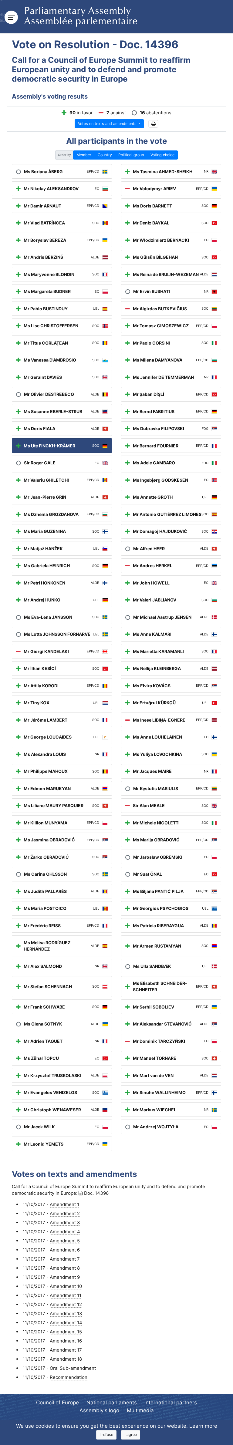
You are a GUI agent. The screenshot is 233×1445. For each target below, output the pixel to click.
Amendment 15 (66, 1332)
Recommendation (68, 1377)
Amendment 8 (65, 1268)
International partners (170, 1403)
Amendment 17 (66, 1350)
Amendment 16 (66, 1341)
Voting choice (162, 155)
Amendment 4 (65, 1231)
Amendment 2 (65, 1213)
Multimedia (140, 1410)
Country (105, 155)
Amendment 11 (65, 1295)
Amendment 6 (65, 1250)
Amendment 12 (66, 1304)
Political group (131, 155)
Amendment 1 (64, 1204)
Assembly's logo (99, 1410)
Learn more (203, 1426)
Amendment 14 (66, 1322)
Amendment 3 (65, 1222)
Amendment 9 (65, 1277)
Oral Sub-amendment (73, 1368)
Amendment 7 (65, 1259)
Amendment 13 (66, 1313)
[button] (153, 124)
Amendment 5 (65, 1241)
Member (83, 155)
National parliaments (111, 1403)
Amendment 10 (66, 1286)
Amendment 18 (66, 1359)
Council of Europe (57, 1403)
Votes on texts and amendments (108, 123)
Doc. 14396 (96, 1193)
